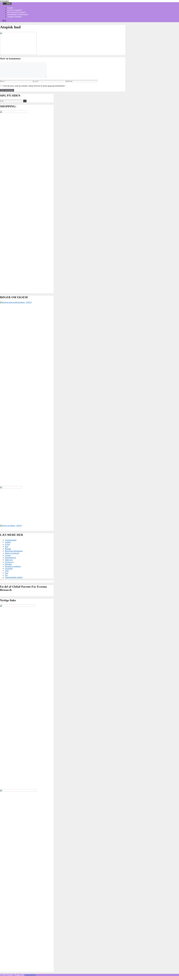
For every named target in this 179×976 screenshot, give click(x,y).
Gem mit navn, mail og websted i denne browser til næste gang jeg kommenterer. (34, 86)
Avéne (7, 544)
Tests (7, 571)
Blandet (8, 549)
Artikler (8, 542)
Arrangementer (10, 540)
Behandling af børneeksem (17, 14)
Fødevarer (9, 560)
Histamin (8, 564)
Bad (6, 547)
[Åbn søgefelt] (4, 21)
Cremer (8, 555)
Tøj (6, 575)
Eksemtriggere (10, 558)
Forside (10, 8)
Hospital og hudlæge (13, 566)
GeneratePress (30, 975)
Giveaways (9, 562)
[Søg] (25, 101)
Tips (6, 573)
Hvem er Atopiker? (14, 10)
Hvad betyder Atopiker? (16, 12)
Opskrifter (9, 568)
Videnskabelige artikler (14, 577)
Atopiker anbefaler (14, 17)
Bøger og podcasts (12, 553)
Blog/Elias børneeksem (14, 551)
